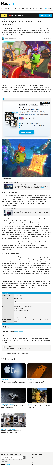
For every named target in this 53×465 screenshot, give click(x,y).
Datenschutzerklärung (4, 461)
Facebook (36, 457)
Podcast (41, 8)
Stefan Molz (9, 38)
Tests (18, 8)
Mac (12, 8)
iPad (15, 8)
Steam (21, 331)
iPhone (7, 8)
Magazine (28, 8)
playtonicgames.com (19, 303)
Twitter (35, 459)
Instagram (36, 463)
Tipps (23, 8)
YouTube (35, 461)
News (2, 8)
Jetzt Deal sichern (46, 15)
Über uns (34, 8)
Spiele (17, 331)
